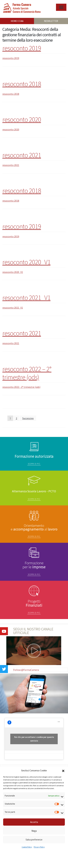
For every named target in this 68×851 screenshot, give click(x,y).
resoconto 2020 (21, 119)
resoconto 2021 (21, 155)
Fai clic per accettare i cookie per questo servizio (34, 739)
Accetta (34, 822)
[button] (63, 770)
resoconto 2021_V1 (26, 297)
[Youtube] (4, 631)
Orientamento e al (34, 527)
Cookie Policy (27, 847)
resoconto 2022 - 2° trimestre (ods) (21, 387)
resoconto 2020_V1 (26, 262)
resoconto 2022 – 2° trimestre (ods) (26, 373)
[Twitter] (4, 669)
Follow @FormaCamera (26, 669)
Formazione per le (34, 564)
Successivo (28, 418)
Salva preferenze (34, 839)
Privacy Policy (39, 847)
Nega (34, 830)
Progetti (34, 603)
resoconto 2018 (21, 84)
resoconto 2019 (21, 48)
